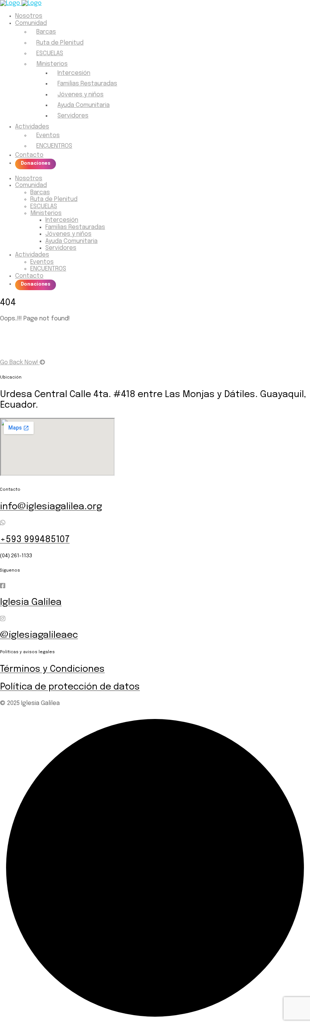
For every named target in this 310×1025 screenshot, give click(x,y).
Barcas (46, 32)
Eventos (48, 135)
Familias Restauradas (87, 83)
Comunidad (31, 23)
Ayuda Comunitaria (83, 105)
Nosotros (28, 16)
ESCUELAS (49, 53)
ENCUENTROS (54, 146)
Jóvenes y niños (80, 94)
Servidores (72, 116)
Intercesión (73, 73)
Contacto (29, 155)
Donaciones (35, 163)
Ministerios (52, 64)
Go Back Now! (20, 362)
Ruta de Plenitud (60, 43)
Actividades (32, 127)
